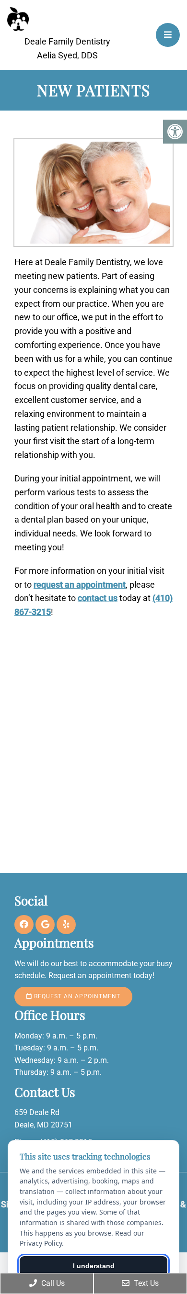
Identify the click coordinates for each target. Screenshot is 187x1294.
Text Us (145, 1283)
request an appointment (80, 585)
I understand (94, 1266)
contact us (97, 598)
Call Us (52, 1283)
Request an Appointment (76, 996)
